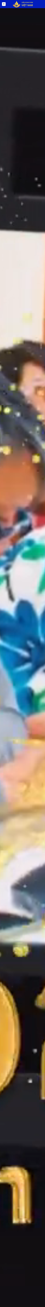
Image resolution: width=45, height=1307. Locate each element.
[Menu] (4, 4)
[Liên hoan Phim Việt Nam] (23, 4)
